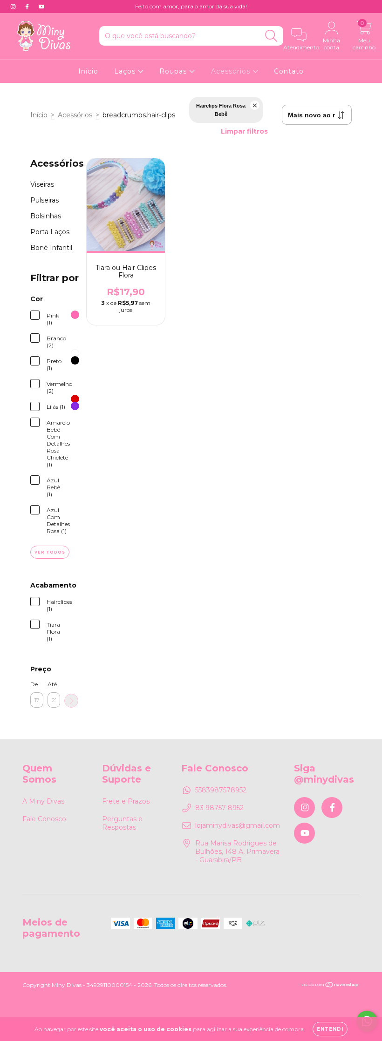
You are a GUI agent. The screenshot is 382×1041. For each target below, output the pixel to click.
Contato (289, 71)
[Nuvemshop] (330, 985)
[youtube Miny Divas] (41, 6)
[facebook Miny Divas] (28, 6)
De (34, 684)
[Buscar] (271, 36)
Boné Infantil (51, 247)
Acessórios (231, 71)
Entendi (330, 1029)
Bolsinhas (45, 216)
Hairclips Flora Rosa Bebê (221, 110)
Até (52, 684)
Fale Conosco (44, 819)
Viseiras (42, 184)
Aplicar (71, 701)
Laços (126, 71)
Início (88, 71)
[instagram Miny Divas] (14, 6)
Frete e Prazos (126, 801)
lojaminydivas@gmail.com (237, 825)
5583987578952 (220, 790)
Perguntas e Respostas (122, 823)
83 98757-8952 (219, 808)
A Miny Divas (43, 801)
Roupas (174, 71)
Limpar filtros (244, 131)
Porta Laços (49, 232)
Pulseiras (44, 200)
